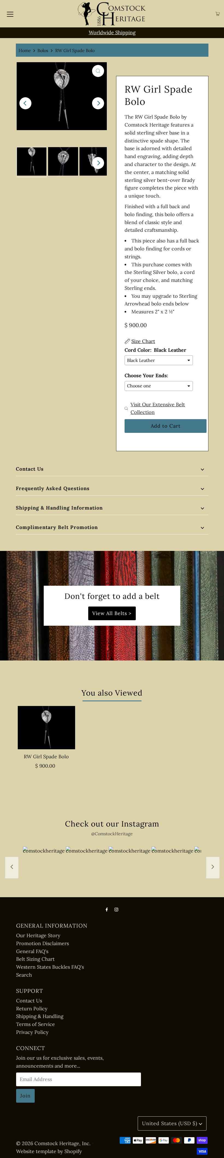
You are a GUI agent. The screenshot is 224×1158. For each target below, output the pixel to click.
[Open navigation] (10, 14)
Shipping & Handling (39, 1016)
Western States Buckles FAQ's (50, 967)
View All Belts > (112, 613)
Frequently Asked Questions (53, 488)
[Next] (98, 103)
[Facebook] (107, 909)
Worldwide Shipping (112, 32)
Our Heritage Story (38, 935)
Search (24, 975)
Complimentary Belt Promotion (57, 527)
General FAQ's (32, 951)
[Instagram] (116, 909)
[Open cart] (218, 14)
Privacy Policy (32, 1032)
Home (25, 50)
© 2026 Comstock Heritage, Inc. (53, 1143)
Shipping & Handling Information (59, 508)
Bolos (42, 50)
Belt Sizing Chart (35, 959)
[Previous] (25, 103)
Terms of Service (35, 1024)
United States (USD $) (170, 1123)
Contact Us (30, 469)
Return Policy (32, 1008)
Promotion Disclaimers (42, 943)
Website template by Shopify (49, 1151)
